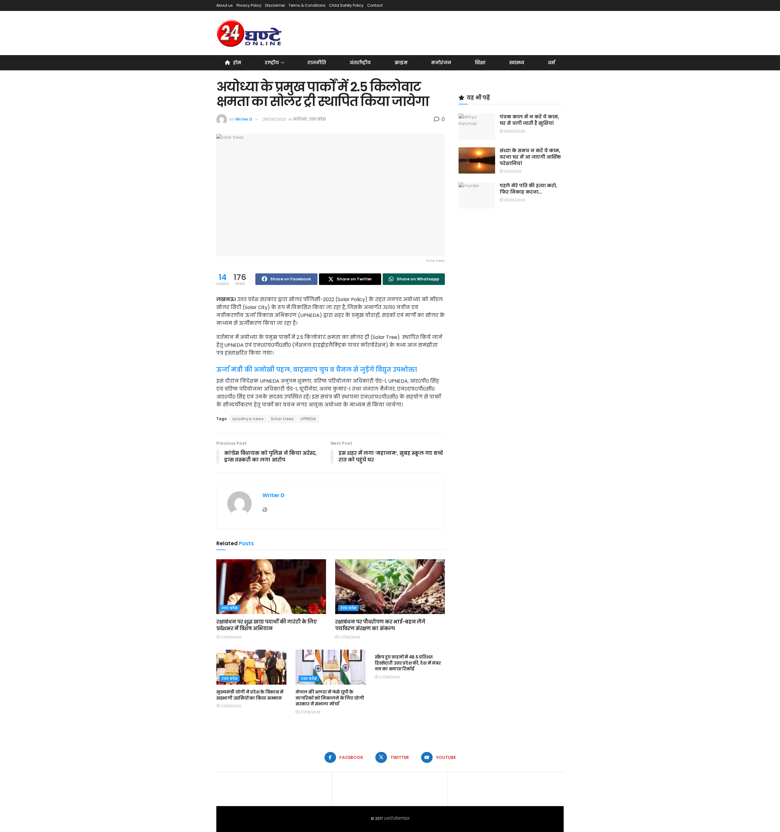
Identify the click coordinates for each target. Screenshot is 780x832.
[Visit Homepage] (249, 33)
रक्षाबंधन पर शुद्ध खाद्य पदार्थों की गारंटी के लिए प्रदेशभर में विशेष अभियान (266, 625)
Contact (375, 5)
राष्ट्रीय (272, 62)
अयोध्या (300, 119)
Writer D (243, 119)
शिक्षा (480, 62)
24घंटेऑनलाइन (397, 818)
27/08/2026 (230, 637)
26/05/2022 (514, 200)
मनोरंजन (441, 62)
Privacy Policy (248, 5)
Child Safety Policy (346, 5)
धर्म (551, 62)
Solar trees (282, 418)
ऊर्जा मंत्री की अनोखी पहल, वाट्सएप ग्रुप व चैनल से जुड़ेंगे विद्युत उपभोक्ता (316, 369)
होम (237, 62)
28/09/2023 (274, 119)
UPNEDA (308, 418)
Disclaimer (275, 5)
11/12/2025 (512, 171)
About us (224, 5)
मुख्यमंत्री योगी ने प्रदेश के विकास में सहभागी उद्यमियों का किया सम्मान (249, 695)
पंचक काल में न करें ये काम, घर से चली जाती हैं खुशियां (529, 120)
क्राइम (401, 62)
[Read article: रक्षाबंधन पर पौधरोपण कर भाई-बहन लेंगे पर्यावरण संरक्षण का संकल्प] (390, 586)
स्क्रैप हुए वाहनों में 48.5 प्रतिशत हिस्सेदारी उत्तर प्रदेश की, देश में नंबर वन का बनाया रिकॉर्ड (408, 663)
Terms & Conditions (307, 5)
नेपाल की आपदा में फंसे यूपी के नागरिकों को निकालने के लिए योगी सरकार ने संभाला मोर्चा (330, 698)
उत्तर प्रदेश (317, 119)
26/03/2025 (514, 131)
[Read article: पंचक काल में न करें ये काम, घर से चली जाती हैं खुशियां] (477, 127)
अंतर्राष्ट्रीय (360, 62)
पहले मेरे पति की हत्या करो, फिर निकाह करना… (528, 188)
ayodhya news (248, 418)
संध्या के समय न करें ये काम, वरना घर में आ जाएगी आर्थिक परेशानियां (530, 157)
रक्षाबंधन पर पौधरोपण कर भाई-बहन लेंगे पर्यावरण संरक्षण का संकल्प (380, 625)
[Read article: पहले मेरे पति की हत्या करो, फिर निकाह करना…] (477, 195)
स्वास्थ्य (516, 62)
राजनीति (316, 62)
